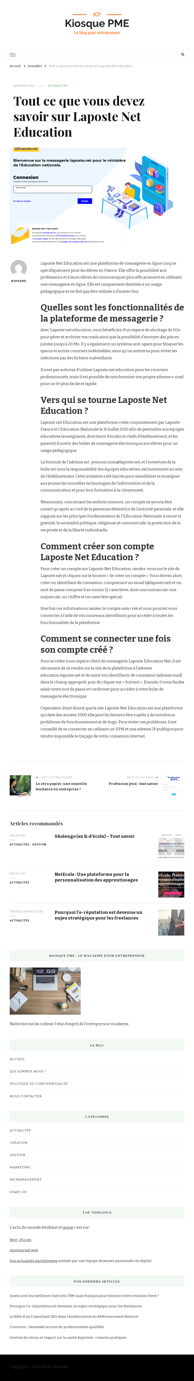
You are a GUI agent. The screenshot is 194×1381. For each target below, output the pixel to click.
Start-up (18, 1192)
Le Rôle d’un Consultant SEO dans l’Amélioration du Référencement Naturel (74, 1316)
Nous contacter (26, 1096)
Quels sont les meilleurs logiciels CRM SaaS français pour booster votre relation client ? (84, 1296)
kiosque (18, 281)
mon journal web (24, 1250)
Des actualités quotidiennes (33, 1261)
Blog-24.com (20, 1240)
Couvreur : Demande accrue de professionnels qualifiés (57, 1327)
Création (19, 1143)
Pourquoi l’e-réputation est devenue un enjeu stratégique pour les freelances (98, 915)
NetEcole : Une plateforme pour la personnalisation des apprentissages (96, 877)
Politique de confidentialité (39, 1084)
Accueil (17, 1059)
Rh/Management (26, 1180)
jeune (67, 1227)
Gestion (39, 844)
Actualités (57, 85)
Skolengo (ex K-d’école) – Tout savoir (95, 836)
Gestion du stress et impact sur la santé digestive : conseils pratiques (68, 1337)
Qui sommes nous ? (28, 1071)
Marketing (20, 1167)
